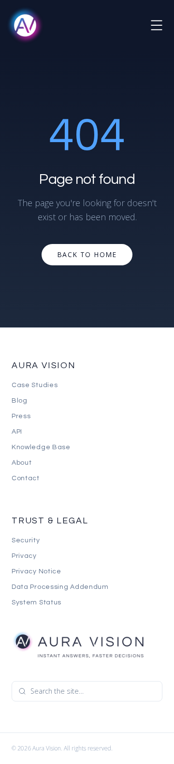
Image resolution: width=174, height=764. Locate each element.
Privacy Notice (36, 571)
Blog (20, 400)
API (17, 431)
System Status (36, 602)
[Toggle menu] (156, 25)
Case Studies (35, 385)
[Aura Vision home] (78, 644)
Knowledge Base (41, 447)
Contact (26, 478)
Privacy (24, 556)
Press (21, 416)
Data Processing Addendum (60, 587)
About (22, 462)
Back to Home (87, 254)
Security (26, 540)
